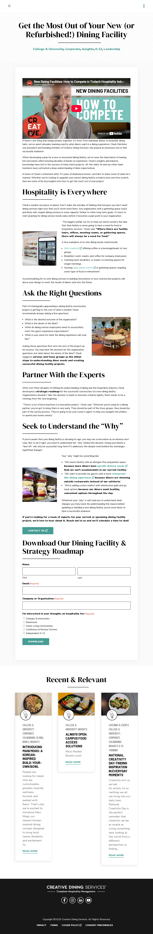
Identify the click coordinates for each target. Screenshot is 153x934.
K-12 (98, 49)
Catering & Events (119, 725)
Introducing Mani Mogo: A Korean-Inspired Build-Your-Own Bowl (33, 756)
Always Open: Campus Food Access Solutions (76, 740)
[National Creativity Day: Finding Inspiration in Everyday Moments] (119, 704)
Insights (88, 49)
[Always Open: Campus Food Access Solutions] (76, 704)
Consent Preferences (99, 925)
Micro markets (71, 248)
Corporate (72, 49)
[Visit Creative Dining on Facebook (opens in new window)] (64, 903)
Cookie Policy (70, 925)
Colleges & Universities (37, 618)
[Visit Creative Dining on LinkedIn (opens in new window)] (80, 903)
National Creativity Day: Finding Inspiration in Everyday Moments (118, 765)
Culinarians (29, 737)
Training (113, 750)
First (24, 577)
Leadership (112, 49)
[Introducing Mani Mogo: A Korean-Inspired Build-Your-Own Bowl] (33, 704)
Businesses (31, 622)
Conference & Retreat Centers (41, 629)
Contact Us (36, 530)
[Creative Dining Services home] (76, 890)
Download (35, 641)
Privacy (41, 925)
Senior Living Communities (39, 625)
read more (30, 851)
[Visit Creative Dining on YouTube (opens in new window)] (88, 903)
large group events (83, 267)
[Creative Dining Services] (12, 5)
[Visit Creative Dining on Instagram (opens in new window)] (72, 903)
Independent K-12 (35, 633)
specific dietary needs (110, 466)
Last (80, 577)
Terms (54, 925)
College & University (48, 49)
